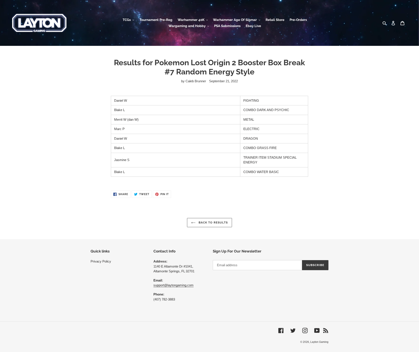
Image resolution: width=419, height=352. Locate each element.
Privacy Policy (101, 261)
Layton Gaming (319, 341)
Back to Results (213, 222)
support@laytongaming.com (173, 285)
